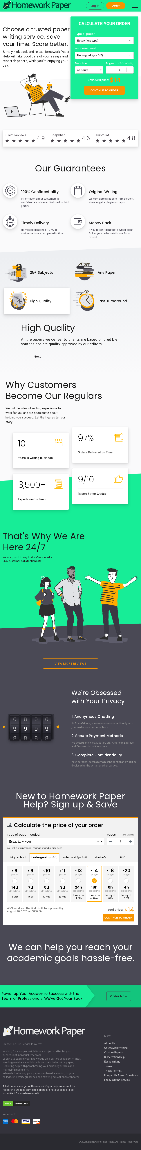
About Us (109, 1043)
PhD (122, 857)
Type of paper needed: (23, 835)
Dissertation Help (114, 1057)
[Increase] (129, 69)
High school (18, 857)
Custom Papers (113, 1052)
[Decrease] (109, 69)
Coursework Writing (116, 1047)
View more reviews (70, 663)
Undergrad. (44, 857)
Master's (100, 857)
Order (116, 6)
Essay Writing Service (117, 1079)
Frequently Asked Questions (121, 1075)
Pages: (111, 835)
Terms (108, 1066)
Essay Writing (112, 1061)
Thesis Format (113, 1070)
